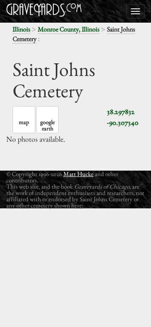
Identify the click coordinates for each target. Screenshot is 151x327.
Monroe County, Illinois (68, 29)
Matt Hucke (78, 174)
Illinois (21, 29)
